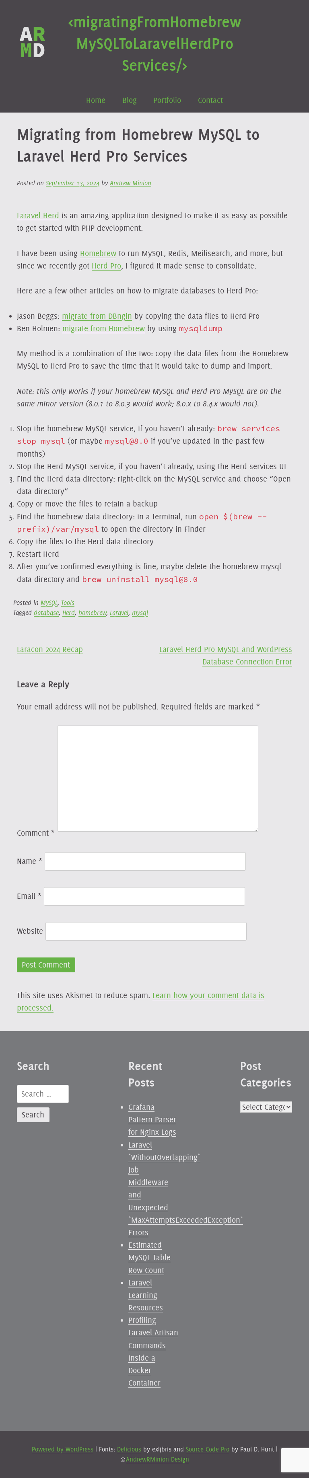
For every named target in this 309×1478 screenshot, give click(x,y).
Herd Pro (106, 266)
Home (95, 100)
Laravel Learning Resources (145, 1295)
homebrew (92, 613)
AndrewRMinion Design (157, 1459)
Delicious (129, 1449)
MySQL (49, 603)
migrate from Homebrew (103, 328)
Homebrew (98, 253)
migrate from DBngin (97, 316)
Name (29, 861)
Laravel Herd (38, 215)
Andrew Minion (130, 183)
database (46, 613)
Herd (68, 613)
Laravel (119, 613)
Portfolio (167, 100)
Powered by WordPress (62, 1449)
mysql (140, 613)
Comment (36, 833)
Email (29, 896)
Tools (67, 603)
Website (30, 931)
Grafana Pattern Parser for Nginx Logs (152, 1119)
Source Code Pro (207, 1449)
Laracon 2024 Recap (50, 649)
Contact (210, 100)
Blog (129, 100)
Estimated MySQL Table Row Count (149, 1257)
